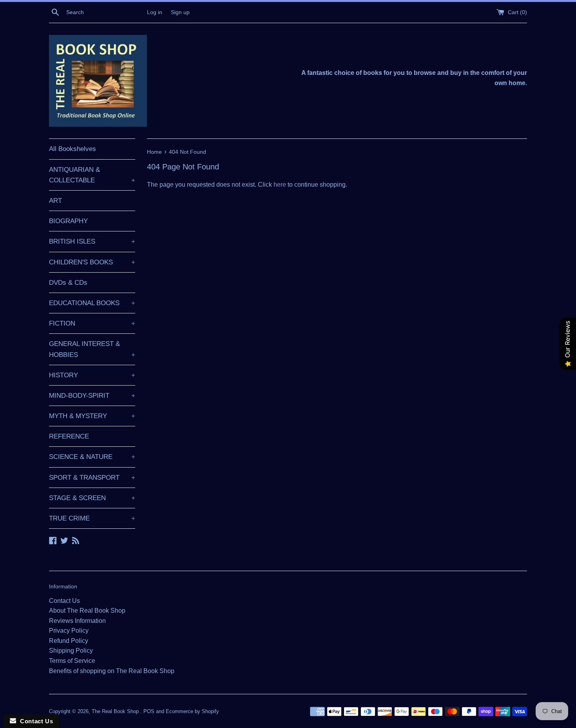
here (280, 184)
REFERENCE (69, 436)
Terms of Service (72, 660)
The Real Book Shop (116, 711)
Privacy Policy (69, 630)
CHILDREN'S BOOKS (92, 262)
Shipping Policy (71, 650)
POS (148, 711)
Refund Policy (68, 640)
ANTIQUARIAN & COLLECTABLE (92, 175)
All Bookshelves (72, 149)
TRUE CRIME (92, 518)
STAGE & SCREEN (92, 498)
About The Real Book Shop (87, 610)
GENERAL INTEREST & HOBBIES (92, 349)
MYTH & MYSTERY (92, 416)
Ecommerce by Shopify (192, 711)
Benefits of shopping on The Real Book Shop (111, 671)
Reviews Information (77, 620)
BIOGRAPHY (68, 221)
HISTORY (92, 375)
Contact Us (64, 600)
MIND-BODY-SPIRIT (92, 395)
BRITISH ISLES (92, 241)
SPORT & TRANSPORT (92, 477)
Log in (154, 12)
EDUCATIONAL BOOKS (92, 303)
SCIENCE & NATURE (92, 456)
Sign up (180, 12)
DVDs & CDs (68, 282)
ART (55, 200)
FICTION (92, 323)
